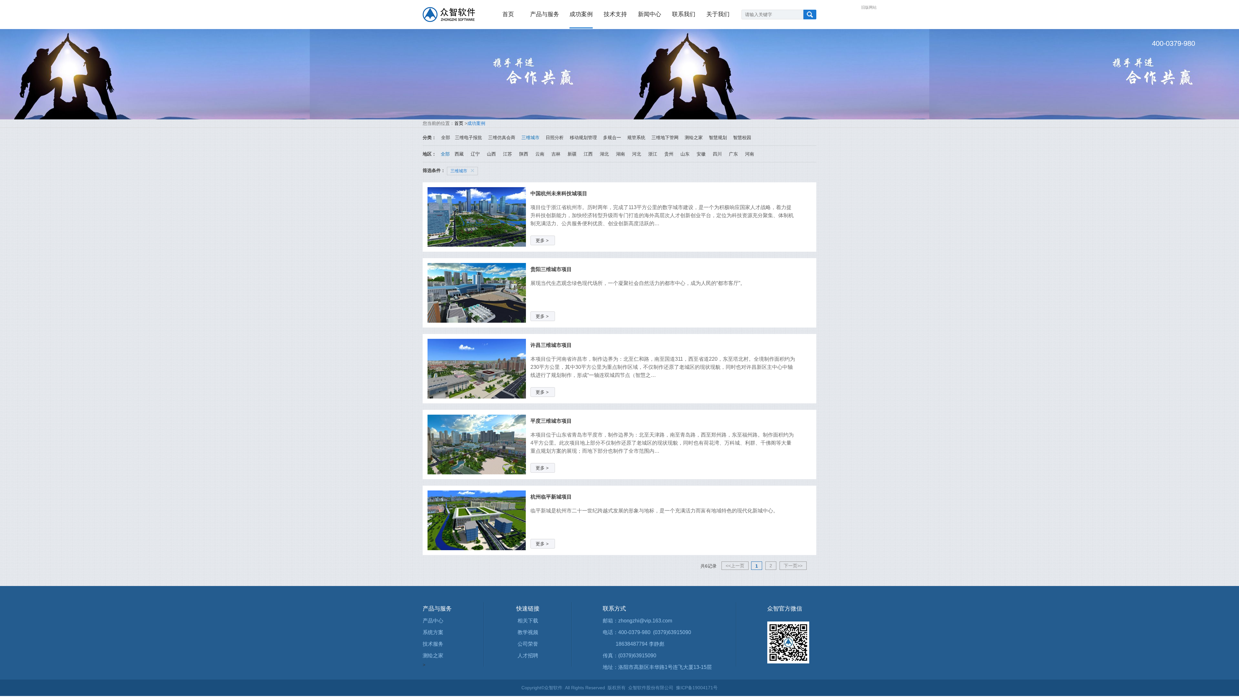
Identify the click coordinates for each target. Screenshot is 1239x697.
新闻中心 (649, 14)
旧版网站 (869, 7)
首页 (508, 14)
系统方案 (433, 632)
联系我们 (683, 14)
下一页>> (793, 565)
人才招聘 (528, 655)
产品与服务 (544, 14)
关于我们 (718, 14)
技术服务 (433, 644)
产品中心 (433, 620)
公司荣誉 (528, 644)
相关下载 (528, 620)
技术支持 (615, 14)
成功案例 (581, 14)
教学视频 (528, 632)
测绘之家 (433, 655)
